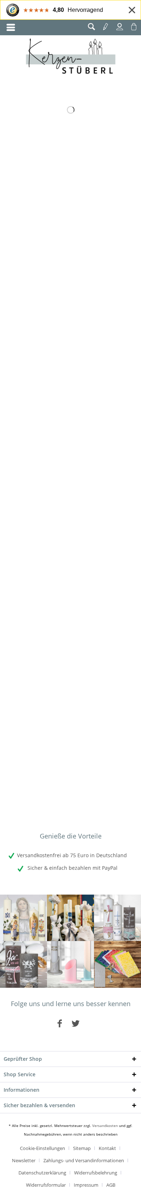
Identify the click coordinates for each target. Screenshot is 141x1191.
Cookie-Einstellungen (42, 1148)
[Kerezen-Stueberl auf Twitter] (75, 1023)
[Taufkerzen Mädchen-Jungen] (117, 918)
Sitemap (82, 1148)
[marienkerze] (23, 918)
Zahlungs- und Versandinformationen (83, 1160)
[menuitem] (11, 27)
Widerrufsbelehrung (95, 1172)
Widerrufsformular (46, 1185)
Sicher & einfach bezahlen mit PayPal (72, 867)
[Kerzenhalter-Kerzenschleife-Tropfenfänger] (70, 964)
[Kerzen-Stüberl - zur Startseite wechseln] (71, 57)
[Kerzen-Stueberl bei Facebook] (59, 1023)
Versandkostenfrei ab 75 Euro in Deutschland (72, 855)
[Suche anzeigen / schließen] (91, 26)
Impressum (86, 1185)
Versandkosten (105, 1125)
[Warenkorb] (133, 26)
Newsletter (23, 1160)
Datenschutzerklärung (42, 1172)
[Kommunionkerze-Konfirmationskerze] (70, 918)
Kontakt (107, 1148)
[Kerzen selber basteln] (117, 964)
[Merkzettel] (105, 26)
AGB (110, 1185)
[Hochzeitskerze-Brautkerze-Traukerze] (23, 964)
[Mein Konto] (119, 26)
